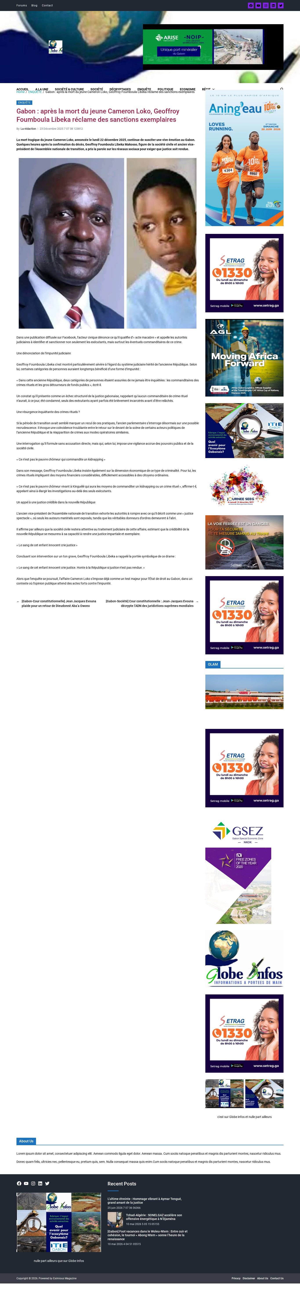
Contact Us (277, 1278)
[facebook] (251, 5)
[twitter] (281, 5)
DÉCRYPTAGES (120, 89)
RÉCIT (206, 89)
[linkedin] (273, 5)
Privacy (236, 1278)
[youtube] (258, 5)
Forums (21, 5)
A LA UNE (41, 89)
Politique (165, 89)
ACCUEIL (22, 89)
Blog (34, 5)
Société (96, 89)
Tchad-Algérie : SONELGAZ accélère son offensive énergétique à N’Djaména (154, 1217)
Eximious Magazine (64, 1278)
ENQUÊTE (144, 89)
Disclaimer (249, 1278)
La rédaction (28, 128)
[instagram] (266, 5)
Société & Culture (69, 89)
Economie (187, 89)
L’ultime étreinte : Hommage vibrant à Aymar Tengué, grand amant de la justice (145, 1201)
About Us (262, 1278)
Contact (47, 5)
